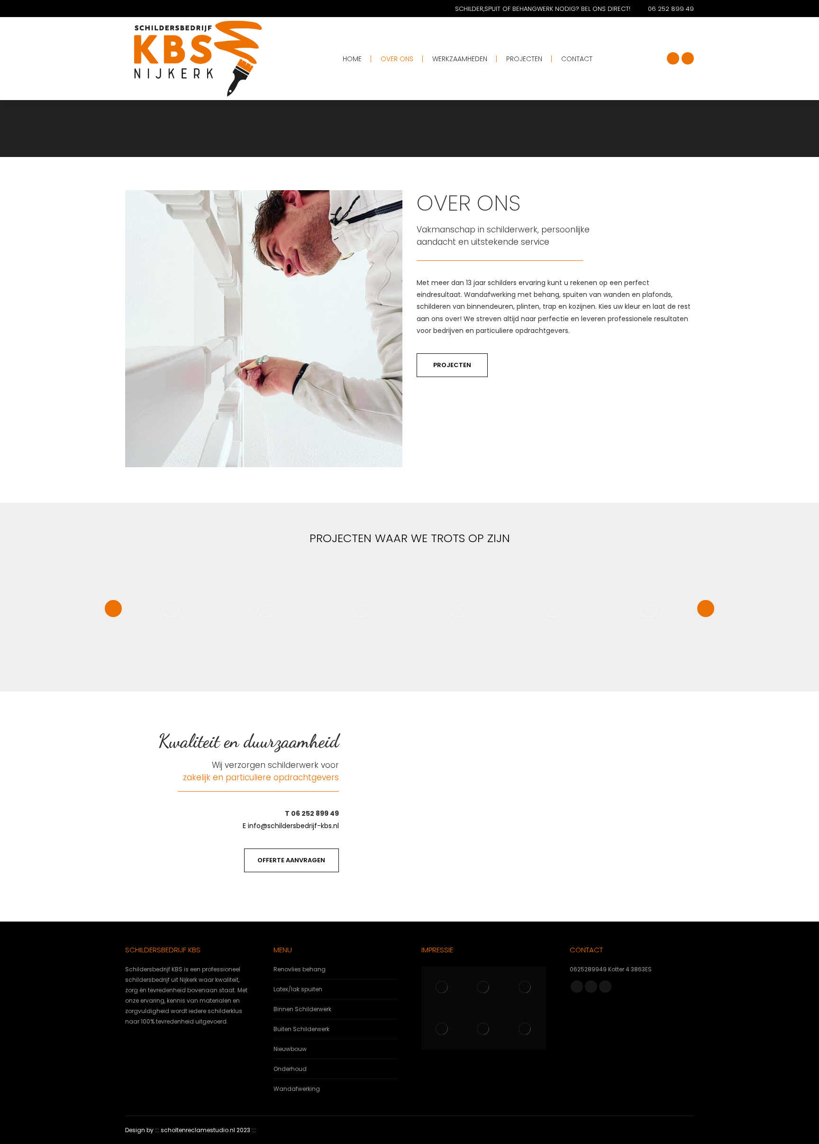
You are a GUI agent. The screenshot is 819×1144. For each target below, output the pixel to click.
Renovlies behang (299, 969)
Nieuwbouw (290, 1049)
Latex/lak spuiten (297, 989)
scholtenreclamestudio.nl (198, 1130)
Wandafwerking (296, 1089)
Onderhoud (290, 1069)
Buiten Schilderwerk (301, 1029)
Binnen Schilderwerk (302, 1009)
